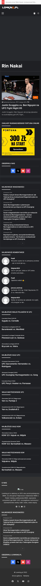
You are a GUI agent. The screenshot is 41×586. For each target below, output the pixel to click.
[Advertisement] (20, 38)
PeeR (13, 258)
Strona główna (17, 576)
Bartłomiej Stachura (9, 102)
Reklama (26, 576)
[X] (19, 506)
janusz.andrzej (16, 288)
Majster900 (15, 268)
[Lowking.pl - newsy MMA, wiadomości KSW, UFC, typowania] (10, 7)
